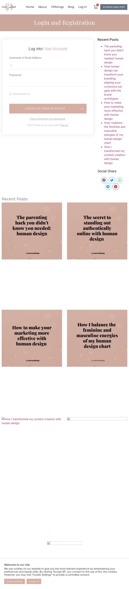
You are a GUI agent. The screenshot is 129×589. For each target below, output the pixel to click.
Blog (71, 7)
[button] (104, 180)
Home (30, 7)
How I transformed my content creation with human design (114, 155)
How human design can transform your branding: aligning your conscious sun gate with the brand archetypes (113, 82)
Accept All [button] (34, 581)
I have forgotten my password (48, 118)
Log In (82, 7)
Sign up (64, 125)
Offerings (57, 7)
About (42, 7)
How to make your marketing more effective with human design (113, 110)
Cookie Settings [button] (14, 581)
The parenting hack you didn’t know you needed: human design (114, 54)
